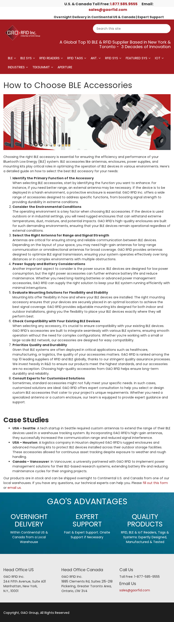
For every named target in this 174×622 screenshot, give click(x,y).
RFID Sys (111, 58)
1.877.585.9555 (124, 4)
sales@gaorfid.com (108, 9)
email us (14, 487)
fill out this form (155, 483)
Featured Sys (136, 58)
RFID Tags (75, 58)
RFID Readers (49, 58)
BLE (10, 58)
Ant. (94, 58)
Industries (16, 67)
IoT (157, 58)
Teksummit (41, 67)
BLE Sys (26, 58)
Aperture (65, 67)
